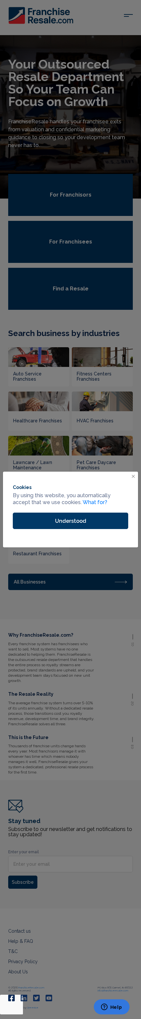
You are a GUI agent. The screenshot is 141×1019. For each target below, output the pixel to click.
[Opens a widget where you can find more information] (111, 1007)
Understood (70, 521)
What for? (95, 502)
